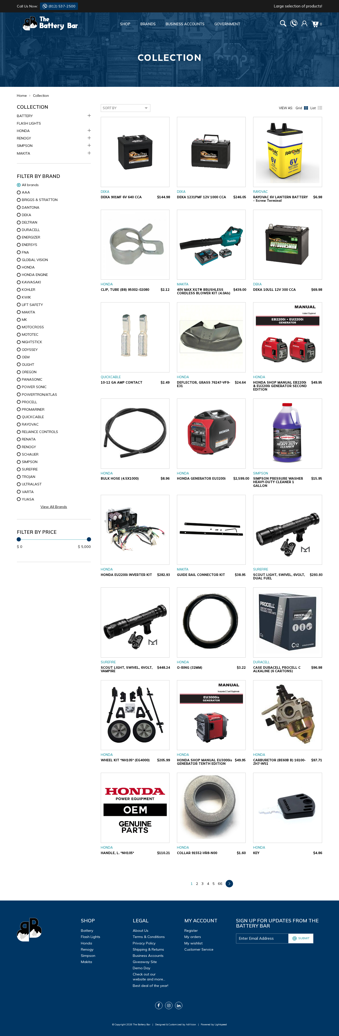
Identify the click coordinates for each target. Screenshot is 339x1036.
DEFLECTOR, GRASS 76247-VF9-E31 (203, 384)
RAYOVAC (260, 192)
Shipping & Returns (148, 949)
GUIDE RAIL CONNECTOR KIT (201, 575)
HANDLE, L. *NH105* (117, 853)
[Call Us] (294, 26)
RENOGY (24, 138)
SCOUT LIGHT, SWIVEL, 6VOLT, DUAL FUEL (279, 576)
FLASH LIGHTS (29, 123)
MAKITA (23, 153)
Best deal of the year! (150, 985)
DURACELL (261, 662)
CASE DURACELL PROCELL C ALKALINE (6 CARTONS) (277, 669)
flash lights (90, 937)
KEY (256, 853)
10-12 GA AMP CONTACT (121, 382)
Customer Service (198, 949)
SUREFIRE (260, 569)
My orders (192, 937)
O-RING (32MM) (189, 667)
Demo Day (141, 968)
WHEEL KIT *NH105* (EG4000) (125, 760)
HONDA (23, 131)
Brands (148, 24)
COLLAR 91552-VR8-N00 (197, 853)
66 (220, 883)
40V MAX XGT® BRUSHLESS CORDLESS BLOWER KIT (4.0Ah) (203, 291)
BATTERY (25, 116)
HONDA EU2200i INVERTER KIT (126, 575)
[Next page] (229, 883)
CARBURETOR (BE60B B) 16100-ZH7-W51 (279, 762)
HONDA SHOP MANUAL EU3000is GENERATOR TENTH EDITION (204, 762)
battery (87, 930)
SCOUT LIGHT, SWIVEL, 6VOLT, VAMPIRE (127, 669)
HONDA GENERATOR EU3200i (201, 478)
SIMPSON (25, 145)
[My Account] (304, 25)
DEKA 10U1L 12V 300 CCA (274, 290)
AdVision (191, 1024)
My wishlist (193, 943)
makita (86, 962)
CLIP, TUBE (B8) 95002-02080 (125, 290)
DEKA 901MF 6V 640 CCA (121, 197)
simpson (88, 955)
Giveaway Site (145, 962)
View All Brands (53, 506)
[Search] (283, 24)
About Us (140, 930)
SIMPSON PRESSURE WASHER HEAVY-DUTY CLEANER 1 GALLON (278, 481)
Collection (41, 95)
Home (22, 95)
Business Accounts (185, 24)
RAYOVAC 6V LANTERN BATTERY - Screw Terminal (280, 198)
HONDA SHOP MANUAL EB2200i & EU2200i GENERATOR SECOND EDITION (280, 385)
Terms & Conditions (149, 937)
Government (227, 24)
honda (86, 943)
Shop (125, 24)
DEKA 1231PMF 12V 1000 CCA (201, 197)
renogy (87, 949)
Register (191, 930)
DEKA (105, 192)
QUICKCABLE (111, 377)
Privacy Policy (144, 943)
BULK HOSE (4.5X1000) (120, 478)
